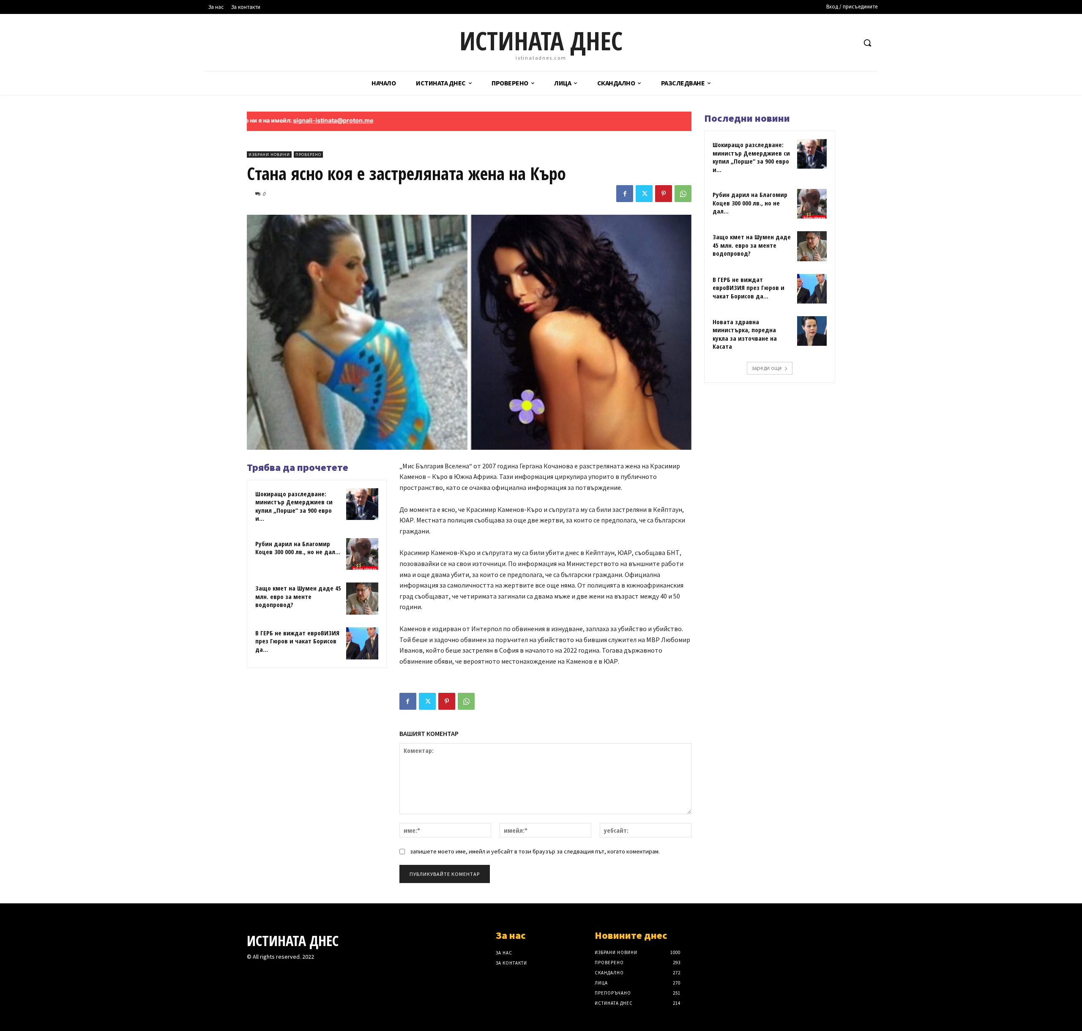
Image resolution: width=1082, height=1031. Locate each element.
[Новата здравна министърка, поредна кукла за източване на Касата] (812, 331)
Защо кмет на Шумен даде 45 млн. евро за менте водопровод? (298, 596)
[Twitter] (644, 193)
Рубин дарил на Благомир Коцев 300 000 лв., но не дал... (297, 547)
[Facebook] (624, 193)
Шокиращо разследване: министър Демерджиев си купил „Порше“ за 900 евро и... (294, 506)
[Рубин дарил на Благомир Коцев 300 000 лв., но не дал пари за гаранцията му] (362, 554)
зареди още (766, 368)
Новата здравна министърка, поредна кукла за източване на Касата (745, 334)
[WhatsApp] (683, 193)
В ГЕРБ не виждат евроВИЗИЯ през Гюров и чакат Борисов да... (297, 641)
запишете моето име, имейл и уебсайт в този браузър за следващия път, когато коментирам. (535, 851)
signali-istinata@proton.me (292, 120)
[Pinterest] (663, 193)
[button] (867, 43)
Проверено (308, 154)
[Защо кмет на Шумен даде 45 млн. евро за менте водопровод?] (362, 599)
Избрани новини (269, 154)
